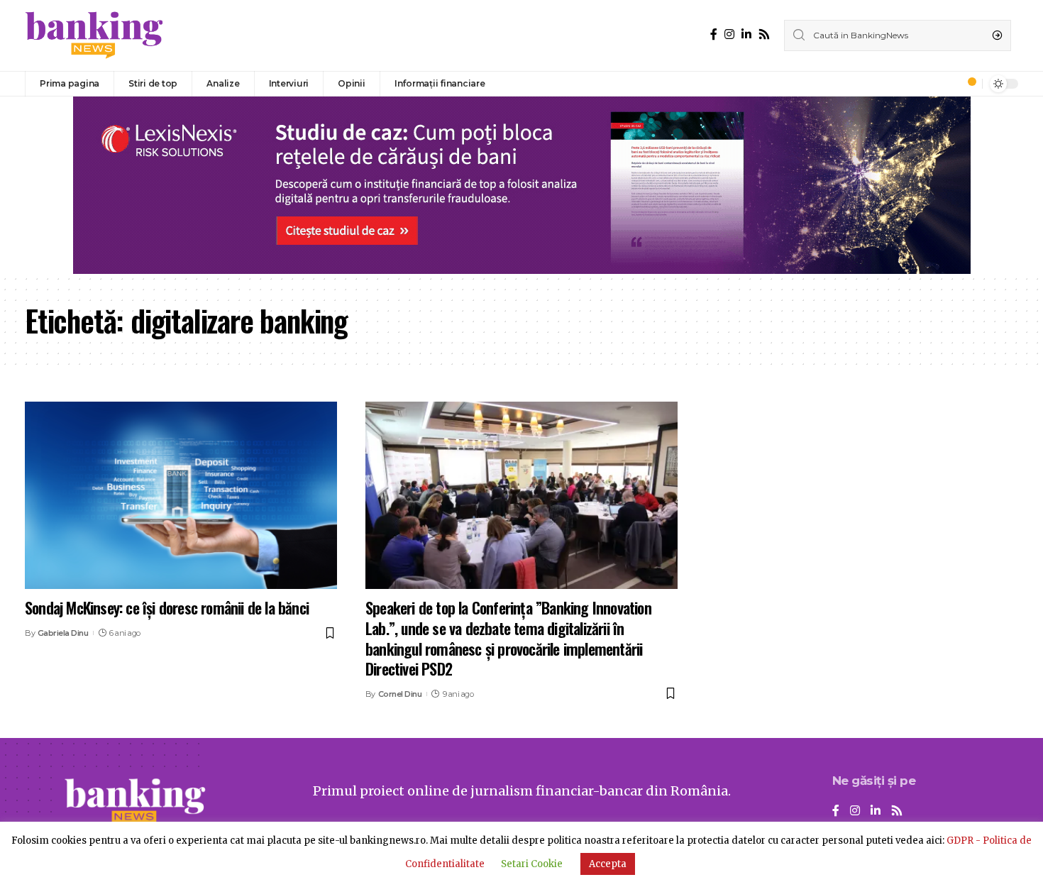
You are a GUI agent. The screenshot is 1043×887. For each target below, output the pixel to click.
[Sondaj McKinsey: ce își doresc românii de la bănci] (181, 495)
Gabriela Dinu (63, 633)
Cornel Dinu (400, 694)
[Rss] (764, 34)
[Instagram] (729, 34)
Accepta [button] (608, 864)
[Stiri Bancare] (94, 35)
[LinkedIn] (746, 34)
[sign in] (948, 83)
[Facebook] (714, 34)
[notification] (968, 84)
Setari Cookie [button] (532, 864)
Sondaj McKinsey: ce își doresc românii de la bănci (167, 607)
